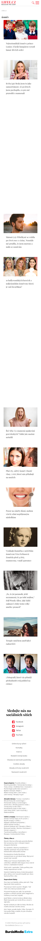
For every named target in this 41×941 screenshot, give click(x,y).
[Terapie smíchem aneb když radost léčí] (20, 636)
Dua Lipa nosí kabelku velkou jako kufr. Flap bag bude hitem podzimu (18, 883)
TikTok (18, 730)
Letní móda (22, 793)
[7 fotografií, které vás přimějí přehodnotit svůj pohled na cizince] (20, 673)
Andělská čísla (18, 787)
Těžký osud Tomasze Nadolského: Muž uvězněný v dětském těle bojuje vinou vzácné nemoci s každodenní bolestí (19, 863)
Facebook (19, 722)
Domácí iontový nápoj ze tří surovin (15, 819)
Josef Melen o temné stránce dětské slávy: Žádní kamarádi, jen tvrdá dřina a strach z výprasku (18, 900)
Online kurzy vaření (19, 744)
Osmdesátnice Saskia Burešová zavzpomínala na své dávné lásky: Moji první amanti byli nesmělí (19, 856)
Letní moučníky (22, 810)
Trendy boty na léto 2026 (12, 806)
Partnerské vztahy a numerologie (15, 803)
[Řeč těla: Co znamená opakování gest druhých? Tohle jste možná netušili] (20, 426)
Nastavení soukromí (19, 772)
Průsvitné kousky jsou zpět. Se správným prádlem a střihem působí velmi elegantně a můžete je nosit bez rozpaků (19, 893)
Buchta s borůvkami (23, 828)
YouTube (19, 735)
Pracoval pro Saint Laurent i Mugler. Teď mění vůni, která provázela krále (17, 888)
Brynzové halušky (10, 828)
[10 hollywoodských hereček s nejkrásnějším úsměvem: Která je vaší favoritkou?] (20, 276)
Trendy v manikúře (22, 799)
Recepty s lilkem (24, 826)
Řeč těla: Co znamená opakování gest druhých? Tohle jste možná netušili (20, 434)
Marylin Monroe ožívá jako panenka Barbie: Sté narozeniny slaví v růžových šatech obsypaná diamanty (18, 843)
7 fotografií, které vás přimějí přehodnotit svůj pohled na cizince (19, 680)
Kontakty (19, 748)
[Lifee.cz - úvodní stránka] (9, 3)
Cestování (28, 787)
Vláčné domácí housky (11, 824)
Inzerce (19, 752)
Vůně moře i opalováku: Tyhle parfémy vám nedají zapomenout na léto (18, 868)
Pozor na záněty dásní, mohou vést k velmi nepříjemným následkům (19, 514)
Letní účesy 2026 (9, 810)
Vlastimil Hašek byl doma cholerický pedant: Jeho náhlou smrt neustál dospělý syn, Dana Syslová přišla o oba (18, 874)
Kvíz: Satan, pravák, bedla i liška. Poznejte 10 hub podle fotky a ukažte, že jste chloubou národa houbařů (19, 911)
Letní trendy (8, 794)
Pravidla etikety (20, 783)
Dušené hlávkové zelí (11, 826)
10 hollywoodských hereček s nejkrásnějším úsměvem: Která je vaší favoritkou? (20, 283)
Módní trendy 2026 (10, 793)
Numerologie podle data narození (15, 789)
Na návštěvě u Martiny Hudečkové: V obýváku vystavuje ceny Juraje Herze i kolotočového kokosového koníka (16, 849)
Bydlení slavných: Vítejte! (12, 791)
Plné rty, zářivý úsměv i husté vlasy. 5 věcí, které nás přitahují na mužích (20, 474)
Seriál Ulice (7, 805)
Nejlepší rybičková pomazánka (14, 822)
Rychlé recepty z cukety (12, 820)
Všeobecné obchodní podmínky (19, 760)
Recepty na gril (18, 794)
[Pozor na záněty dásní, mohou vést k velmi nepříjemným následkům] (20, 506)
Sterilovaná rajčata (22, 817)
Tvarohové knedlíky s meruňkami (15, 832)
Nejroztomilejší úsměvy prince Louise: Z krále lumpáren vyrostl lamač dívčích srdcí (20, 46)
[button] (33, 2)
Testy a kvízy (8, 787)
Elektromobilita (9, 812)
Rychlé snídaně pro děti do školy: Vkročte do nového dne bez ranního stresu (18, 905)
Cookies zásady (19, 764)
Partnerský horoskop (24, 785)
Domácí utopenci (9, 830)
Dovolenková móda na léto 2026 (14, 808)
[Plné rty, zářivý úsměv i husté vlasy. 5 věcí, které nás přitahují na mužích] (20, 466)
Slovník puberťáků (10, 785)
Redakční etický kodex (19, 756)
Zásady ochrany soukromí (19, 768)
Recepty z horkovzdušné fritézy (14, 834)
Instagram (20, 726)
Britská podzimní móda (20, 805)
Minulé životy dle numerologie (14, 801)
